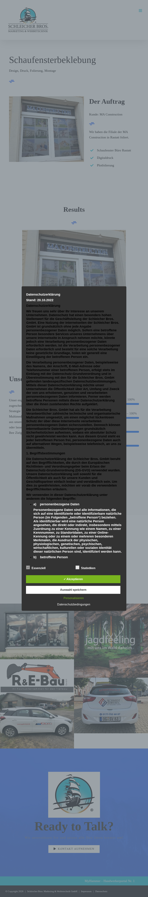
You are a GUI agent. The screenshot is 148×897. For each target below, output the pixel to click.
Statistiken (88, 568)
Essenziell (38, 568)
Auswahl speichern (73, 589)
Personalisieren (74, 598)
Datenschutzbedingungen (73, 604)
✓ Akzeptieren (73, 579)
